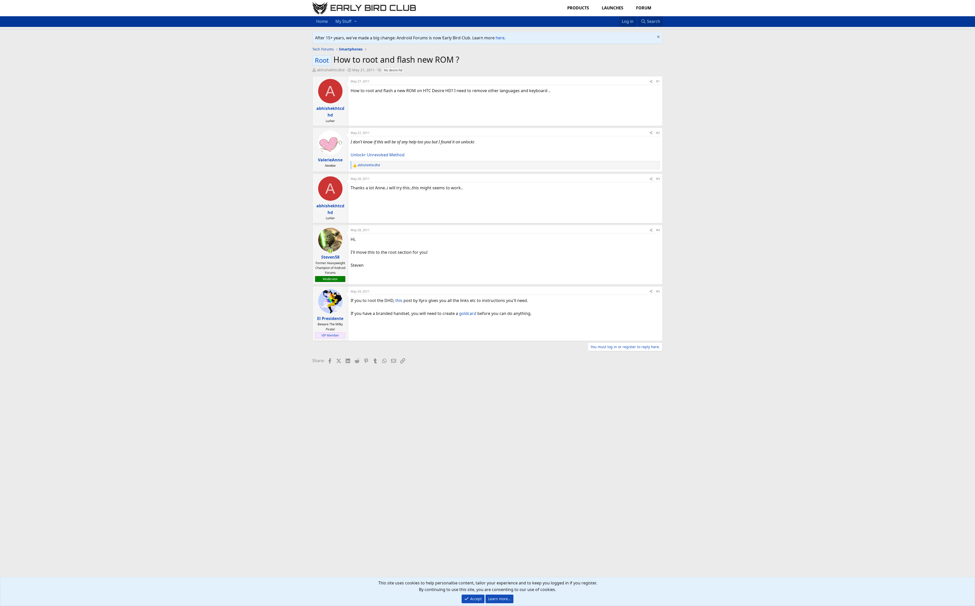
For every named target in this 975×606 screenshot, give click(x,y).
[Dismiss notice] (658, 37)
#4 (658, 230)
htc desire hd (393, 70)
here (500, 38)
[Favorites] (616, 18)
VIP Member (330, 335)
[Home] (611, 18)
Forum (643, 8)
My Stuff (343, 21)
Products (578, 8)
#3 (658, 179)
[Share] (651, 81)
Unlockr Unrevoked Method (377, 155)
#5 (658, 291)
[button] (355, 21)
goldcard (467, 313)
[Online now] (330, 251)
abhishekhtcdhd (331, 70)
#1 (658, 81)
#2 (658, 133)
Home (322, 21)
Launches (612, 8)
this (398, 300)
